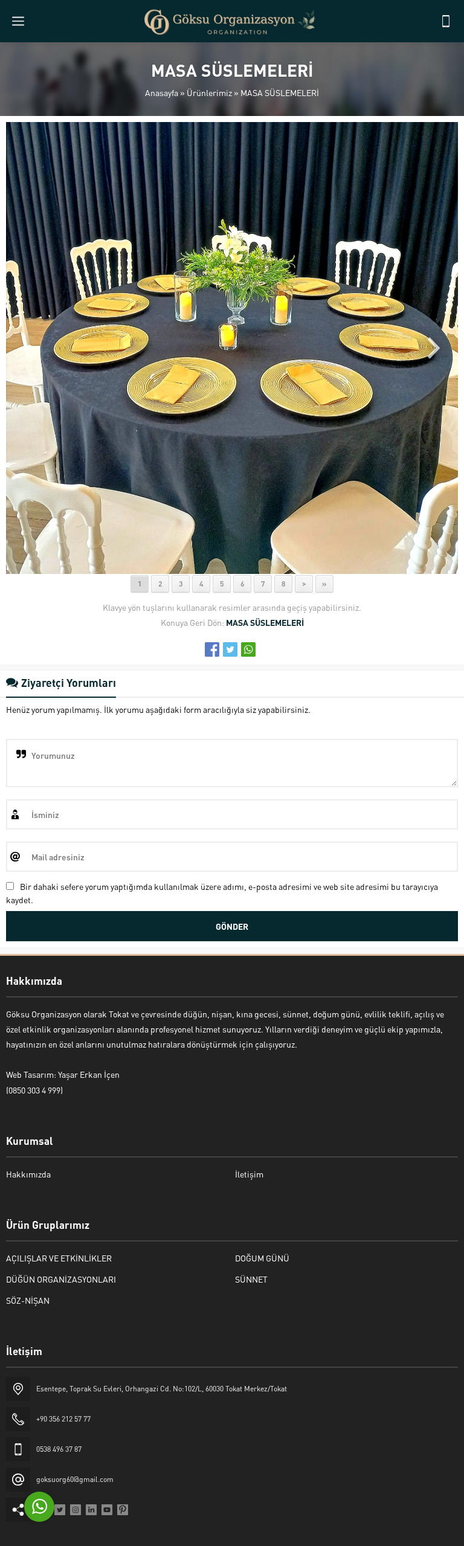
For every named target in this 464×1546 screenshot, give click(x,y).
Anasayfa (161, 92)
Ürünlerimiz (209, 92)
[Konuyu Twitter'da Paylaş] (230, 649)
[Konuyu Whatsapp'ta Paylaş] (248, 649)
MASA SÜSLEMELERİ (279, 92)
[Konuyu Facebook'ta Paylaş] (212, 649)
